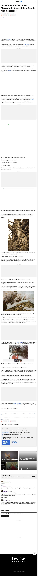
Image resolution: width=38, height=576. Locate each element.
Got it (34, 476)
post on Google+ (20, 342)
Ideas (2, 13)
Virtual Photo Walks (17, 403)
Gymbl (9, 70)
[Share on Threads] (6, 15)
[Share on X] (5, 15)
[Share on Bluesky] (8, 15)
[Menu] (1, 1)
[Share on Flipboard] (10, 15)
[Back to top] (34, 554)
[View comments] (36, 13)
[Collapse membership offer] (35, 428)
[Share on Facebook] (3, 15)
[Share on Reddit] (1, 15)
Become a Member (5, 432)
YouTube (31, 99)
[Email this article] (14, 15)
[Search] (36, 1)
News (8, 419)
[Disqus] (19, 492)
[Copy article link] (15, 15)
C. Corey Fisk (8, 39)
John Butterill (26, 44)
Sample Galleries (25, 435)
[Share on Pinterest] (12, 15)
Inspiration (5, 419)
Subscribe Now (4, 516)
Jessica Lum (12, 13)
